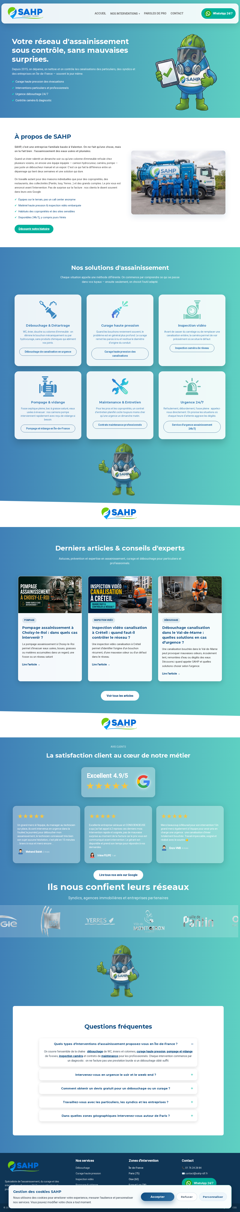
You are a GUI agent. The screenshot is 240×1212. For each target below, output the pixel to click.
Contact (177, 13)
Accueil (100, 13)
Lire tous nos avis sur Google (118, 875)
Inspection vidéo (85, 1179)
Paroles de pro (155, 13)
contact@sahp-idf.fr (196, 1173)
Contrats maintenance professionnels (120, 424)
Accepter (158, 1197)
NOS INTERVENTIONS (125, 13)
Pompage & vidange (87, 1184)
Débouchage (83, 1167)
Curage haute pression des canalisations (120, 353)
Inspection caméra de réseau (192, 348)
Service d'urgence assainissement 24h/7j (192, 426)
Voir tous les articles (120, 695)
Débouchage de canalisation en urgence (48, 351)
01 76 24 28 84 (193, 1167)
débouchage (95, 1051)
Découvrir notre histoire (34, 229)
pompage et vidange (180, 1051)
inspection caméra (71, 1056)
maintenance (109, 1056)
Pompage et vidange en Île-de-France (48, 428)
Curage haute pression (88, 1173)
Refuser (187, 1197)
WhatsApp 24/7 (222, 13)
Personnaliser (213, 1197)
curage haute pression (151, 1051)
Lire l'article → (31, 664)
